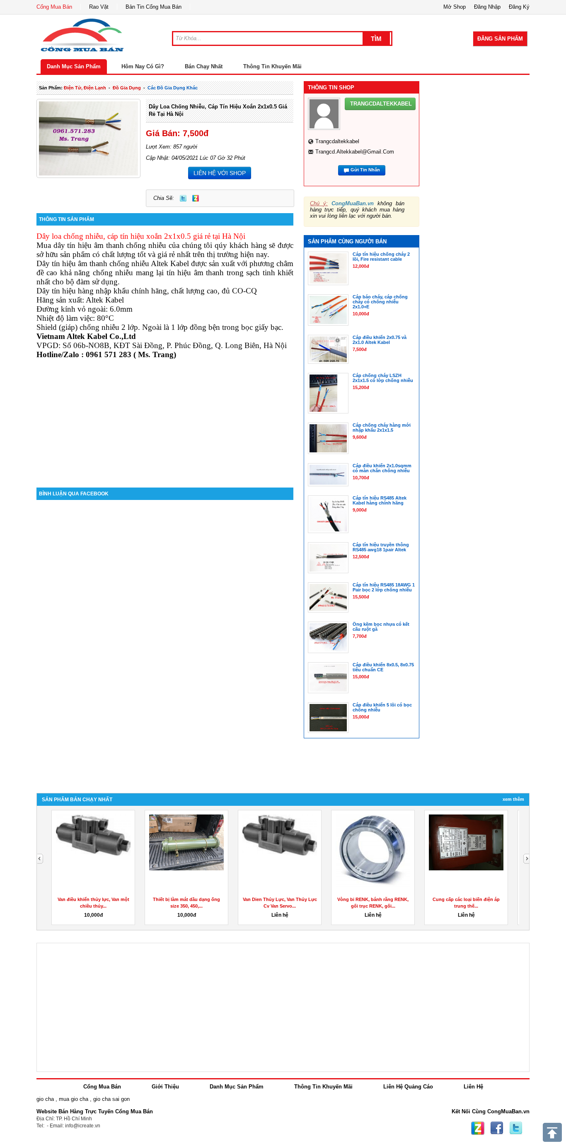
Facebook (496, 1128)
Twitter (183, 198)
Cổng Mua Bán (54, 7)
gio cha (45, 1099)
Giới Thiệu (165, 1087)
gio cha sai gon (111, 1099)
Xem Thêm (513, 799)
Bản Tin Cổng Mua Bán (153, 7)
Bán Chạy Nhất (204, 66)
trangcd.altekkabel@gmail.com (354, 152)
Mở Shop (454, 7)
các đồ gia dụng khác (173, 87)
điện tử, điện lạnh (85, 87)
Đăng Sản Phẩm (500, 39)
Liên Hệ (473, 1087)
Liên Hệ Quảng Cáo (408, 1087)
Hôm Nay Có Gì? (142, 66)
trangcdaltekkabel (337, 141)
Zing (195, 198)
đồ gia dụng (127, 87)
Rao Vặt (99, 7)
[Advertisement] (164, 417)
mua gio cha (73, 1099)
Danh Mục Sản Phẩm (74, 66)
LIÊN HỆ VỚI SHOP (220, 173)
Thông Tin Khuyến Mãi (272, 66)
